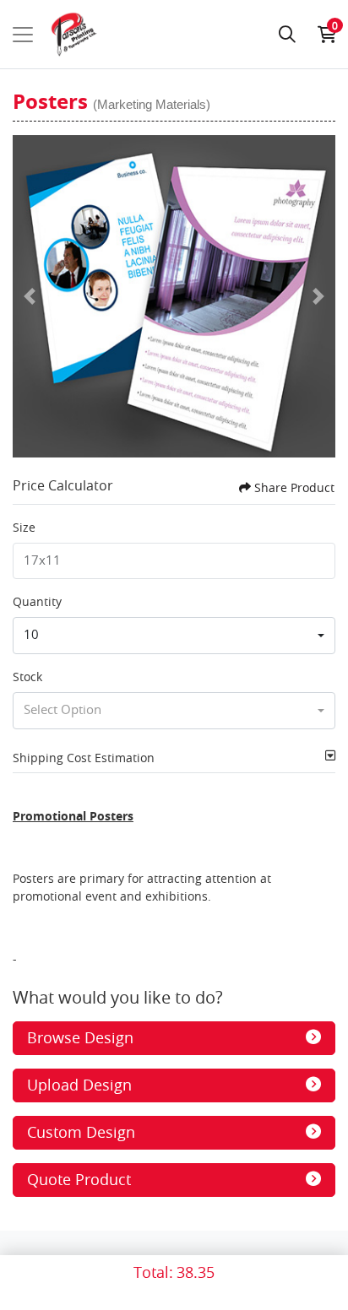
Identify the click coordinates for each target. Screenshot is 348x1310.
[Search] (287, 35)
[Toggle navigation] (23, 35)
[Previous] (29, 296)
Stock (27, 677)
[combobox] (174, 635)
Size (24, 527)
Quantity (37, 601)
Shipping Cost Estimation (84, 758)
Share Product (294, 487)
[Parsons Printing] (74, 34)
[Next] (318, 296)
